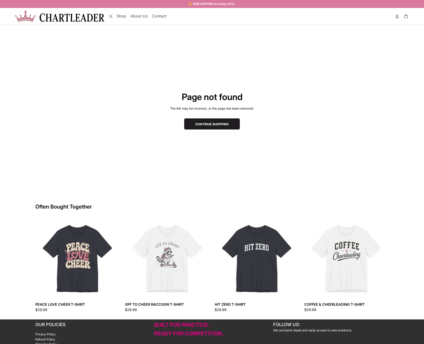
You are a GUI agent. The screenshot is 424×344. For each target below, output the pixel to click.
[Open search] (111, 16)
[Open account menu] (397, 16)
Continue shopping (212, 124)
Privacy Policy (45, 334)
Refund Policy (45, 339)
